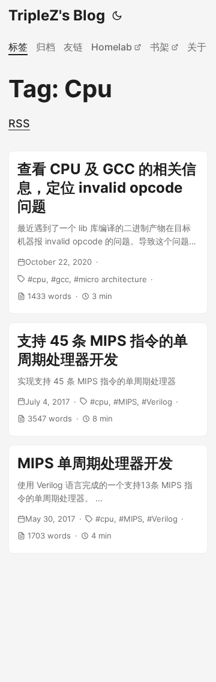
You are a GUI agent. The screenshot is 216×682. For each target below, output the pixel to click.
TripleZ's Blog (56, 15)
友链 (73, 47)
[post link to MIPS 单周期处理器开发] (108, 499)
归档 (45, 47)
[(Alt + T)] (117, 15)
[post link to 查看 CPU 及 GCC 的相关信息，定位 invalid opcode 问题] (108, 232)
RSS (19, 123)
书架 (159, 47)
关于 (196, 47)
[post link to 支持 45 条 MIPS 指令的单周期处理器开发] (108, 379)
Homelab (111, 47)
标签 (18, 47)
